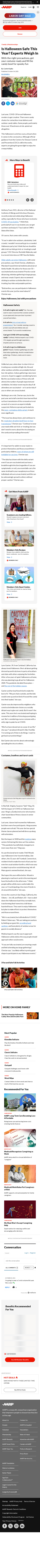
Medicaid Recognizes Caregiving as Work (18, 1152)
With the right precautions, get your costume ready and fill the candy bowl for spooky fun (17, 61)
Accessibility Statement (10, 1505)
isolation (28, 839)
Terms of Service (29, 1501)
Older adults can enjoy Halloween (14, 260)
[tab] (12, 1267)
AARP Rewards (7, 1439)
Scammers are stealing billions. (19, 515)
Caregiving (8, 1113)
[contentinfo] (19, 990)
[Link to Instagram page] (16, 1526)
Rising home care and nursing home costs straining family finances (17, 1122)
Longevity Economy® (9, 1492)
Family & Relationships (10, 44)
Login (30, 7)
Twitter (8, 103)
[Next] (32, 200)
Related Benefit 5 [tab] (13, 200)
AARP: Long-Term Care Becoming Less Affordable (19, 1117)
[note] (19, 99)
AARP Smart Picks (8, 1444)
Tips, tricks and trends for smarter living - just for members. (19, 590)
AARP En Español (26, 1425)
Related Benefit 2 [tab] (7, 200)
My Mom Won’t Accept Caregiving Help (18, 1224)
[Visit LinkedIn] (22, 1526)
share (24, 1287)
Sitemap (5, 1501)
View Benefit (12, 190)
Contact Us (24, 1420)
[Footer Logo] (20, 1404)
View (8, 522)
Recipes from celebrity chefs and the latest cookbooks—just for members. (18, 553)
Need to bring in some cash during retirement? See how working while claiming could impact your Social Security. (17, 2)
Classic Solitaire (10, 1052)
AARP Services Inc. (26, 1458)
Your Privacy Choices (9, 1521)
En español (5, 74)
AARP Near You (7, 1449)
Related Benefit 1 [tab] (5, 200)
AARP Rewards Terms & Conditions (14, 1509)
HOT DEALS (9, 1377)
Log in (26, 1253)
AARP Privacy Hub (16, 1501)
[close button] (38, 12)
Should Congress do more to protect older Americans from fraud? (18, 518)
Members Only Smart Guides (18, 587)
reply (7, 1287)
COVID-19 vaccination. (10, 222)
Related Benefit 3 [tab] (9, 200)
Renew (20, 34)
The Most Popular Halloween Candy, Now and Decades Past (12, 1015)
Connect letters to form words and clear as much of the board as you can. (18, 1083)
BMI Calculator (13, 182)
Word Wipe (9, 1078)
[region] (20, 1272)
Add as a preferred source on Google (25, 103)
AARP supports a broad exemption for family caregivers (19, 1194)
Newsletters (24, 1430)
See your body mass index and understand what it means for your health (17, 186)
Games (6, 1037)
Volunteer (5, 1430)
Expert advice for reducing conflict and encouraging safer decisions (17, 1230)
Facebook (3, 103)
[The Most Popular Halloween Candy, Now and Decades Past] (33, 1015)
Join (20, 28)
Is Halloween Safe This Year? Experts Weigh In (19, 51)
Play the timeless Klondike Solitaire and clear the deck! (19, 1044)
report (31, 1287)
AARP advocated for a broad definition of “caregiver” (18, 1158)
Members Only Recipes (16, 550)
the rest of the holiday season (15, 686)
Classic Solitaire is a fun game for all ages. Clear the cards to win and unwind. (18, 1057)
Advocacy (7, 1149)
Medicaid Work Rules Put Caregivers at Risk (19, 1188)
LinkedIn (13, 103)
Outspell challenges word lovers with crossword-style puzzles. (16, 1070)
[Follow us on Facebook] (4, 1526)
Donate (4, 1425)
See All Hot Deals (20, 1390)
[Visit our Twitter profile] (10, 1526)
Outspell (8, 1065)
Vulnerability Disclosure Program (13, 1517)
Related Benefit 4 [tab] (11, 200)
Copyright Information (9, 1513)
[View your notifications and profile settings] (35, 1267)
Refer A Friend (25, 1434)
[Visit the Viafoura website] (32, 1292)
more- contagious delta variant (15, 410)
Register (23, 7)
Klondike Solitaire (11, 1039)
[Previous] (28, 200)
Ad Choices (30, 1517)
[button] (38, 7)
